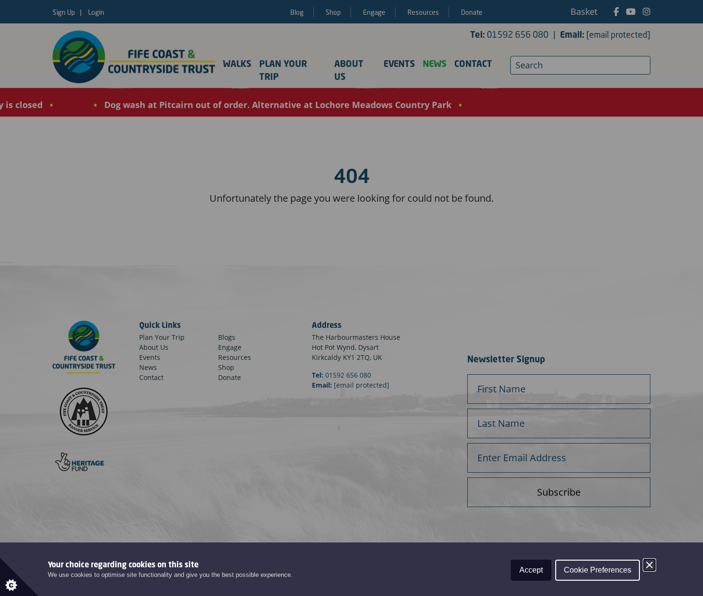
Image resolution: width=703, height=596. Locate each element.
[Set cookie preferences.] (19, 577)
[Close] (649, 565)
